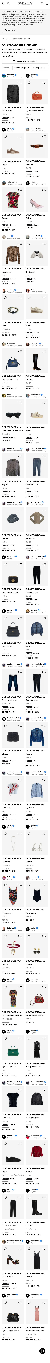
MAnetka (34, 979)
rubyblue (11, 556)
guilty (33, 75)
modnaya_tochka (14, 1241)
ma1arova (35, 343)
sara (9, 236)
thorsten (10, 75)
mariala (34, 877)
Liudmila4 (11, 343)
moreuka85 (35, 236)
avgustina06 (36, 502)
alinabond (35, 1136)
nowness (10, 610)
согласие (35, 23)
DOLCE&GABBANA (11, 107)
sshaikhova (35, 395)
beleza (10, 877)
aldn (33, 290)
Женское (6, 39)
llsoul (33, 182)
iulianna (10, 290)
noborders (35, 1241)
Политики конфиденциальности (17, 20)
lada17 (9, 394)
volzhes (34, 610)
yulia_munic (36, 128)
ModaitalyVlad (13, 718)
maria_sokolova (13, 448)
